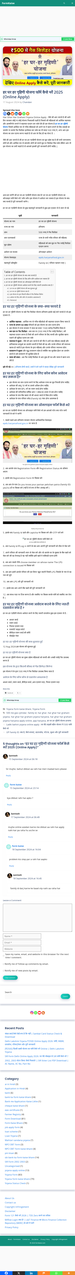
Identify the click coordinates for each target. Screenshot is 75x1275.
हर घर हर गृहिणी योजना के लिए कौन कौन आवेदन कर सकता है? (28, 278)
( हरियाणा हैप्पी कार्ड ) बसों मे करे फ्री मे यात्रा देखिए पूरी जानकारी (39, 366)
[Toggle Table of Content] (51, 271)
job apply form (12, 1127)
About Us (9, 1198)
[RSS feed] (43, 1013)
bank (7, 1092)
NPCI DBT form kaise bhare (18, 1148)
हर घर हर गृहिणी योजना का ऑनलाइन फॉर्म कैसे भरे (23, 282)
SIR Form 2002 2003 (15, 1161)
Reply (8, 775)
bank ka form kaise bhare (18, 1097)
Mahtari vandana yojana (17, 1140)
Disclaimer (10, 1211)
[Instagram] (31, 1012)
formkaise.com (40, 1243)
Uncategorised (12, 1165)
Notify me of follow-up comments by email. (27, 963)
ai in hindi (10, 1084)
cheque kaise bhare (15, 1105)
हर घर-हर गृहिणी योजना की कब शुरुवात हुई (23, 288)
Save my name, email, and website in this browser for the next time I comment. (37, 956)
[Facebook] (5, 113)
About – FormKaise (14, 1239)
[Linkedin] (16, 113)
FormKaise (8, 3)
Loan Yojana (11, 1135)
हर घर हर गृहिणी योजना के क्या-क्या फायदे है (21, 275)
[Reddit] (12, 113)
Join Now (68, 39)
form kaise (16, 784)
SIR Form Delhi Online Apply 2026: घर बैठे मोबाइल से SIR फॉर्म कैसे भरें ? (36, 1056)
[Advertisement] (37, 22)
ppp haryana (39, 720)
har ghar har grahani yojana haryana (30, 716)
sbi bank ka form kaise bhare (19, 1157)
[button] (64, 3)
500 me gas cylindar (16, 712)
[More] (27, 113)
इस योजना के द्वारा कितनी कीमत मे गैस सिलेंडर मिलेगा (26, 294)
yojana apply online (15, 1170)
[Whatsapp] (24, 113)
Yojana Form (38, 708)
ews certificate (12, 1110)
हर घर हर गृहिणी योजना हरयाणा (59, 720)
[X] (8, 113)
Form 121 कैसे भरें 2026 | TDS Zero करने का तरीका (27, 1215)
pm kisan (9, 1153)
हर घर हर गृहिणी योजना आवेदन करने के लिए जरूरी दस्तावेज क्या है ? (29, 285)
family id (32, 712)
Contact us (10, 1202)
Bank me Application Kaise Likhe (21, 1101)
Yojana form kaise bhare (18, 708)
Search (8, 992)
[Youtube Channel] (39, 1012)
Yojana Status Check (15, 1183)
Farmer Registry (13, 1114)
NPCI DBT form (12, 1144)
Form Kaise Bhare (14, 1122)
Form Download (13, 1118)
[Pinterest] (20, 113)
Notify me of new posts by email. (21, 970)
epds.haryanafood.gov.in (51, 257)
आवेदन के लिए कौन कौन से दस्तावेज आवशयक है (25, 297)
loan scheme (11, 1131)
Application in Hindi (15, 1088)
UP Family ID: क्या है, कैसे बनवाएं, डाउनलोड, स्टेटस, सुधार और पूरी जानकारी (37, 732)
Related (13, 300)
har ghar (42, 712)
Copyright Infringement (17, 1206)
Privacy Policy (11, 1227)
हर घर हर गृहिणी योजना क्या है (19, 291)
